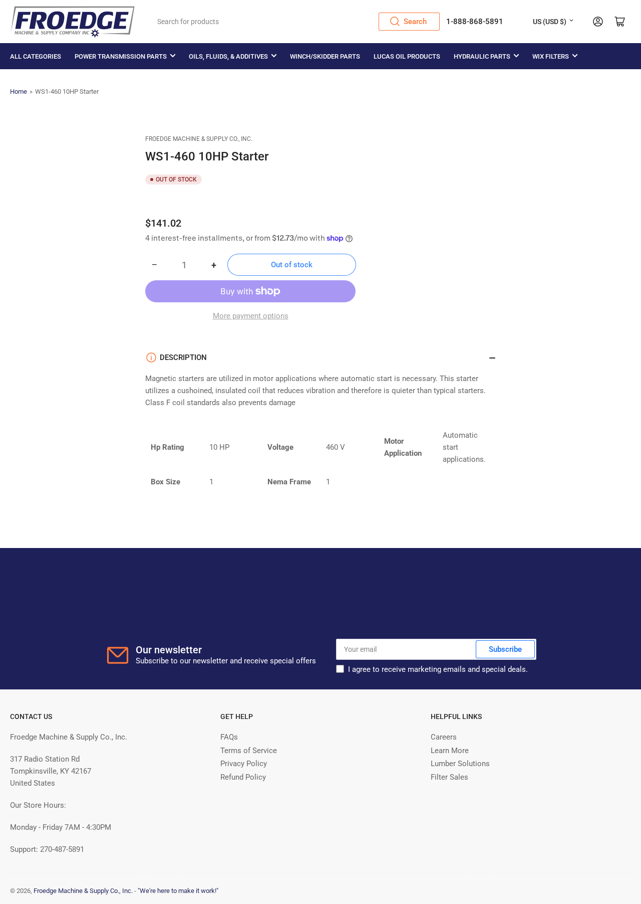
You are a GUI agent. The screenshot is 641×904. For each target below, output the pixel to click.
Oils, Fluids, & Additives (228, 56)
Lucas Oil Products (407, 56)
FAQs (229, 737)
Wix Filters (550, 56)
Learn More (450, 750)
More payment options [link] (250, 315)
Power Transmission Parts (121, 56)
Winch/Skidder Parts (325, 56)
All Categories (35, 56)
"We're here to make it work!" (178, 890)
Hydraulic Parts (482, 56)
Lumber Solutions (460, 763)
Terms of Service (248, 750)
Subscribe (505, 649)
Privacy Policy (243, 763)
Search (415, 21)
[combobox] (295, 21)
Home (18, 91)
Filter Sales (449, 777)
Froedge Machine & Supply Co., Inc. (198, 138)
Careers (444, 737)
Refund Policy (243, 777)
